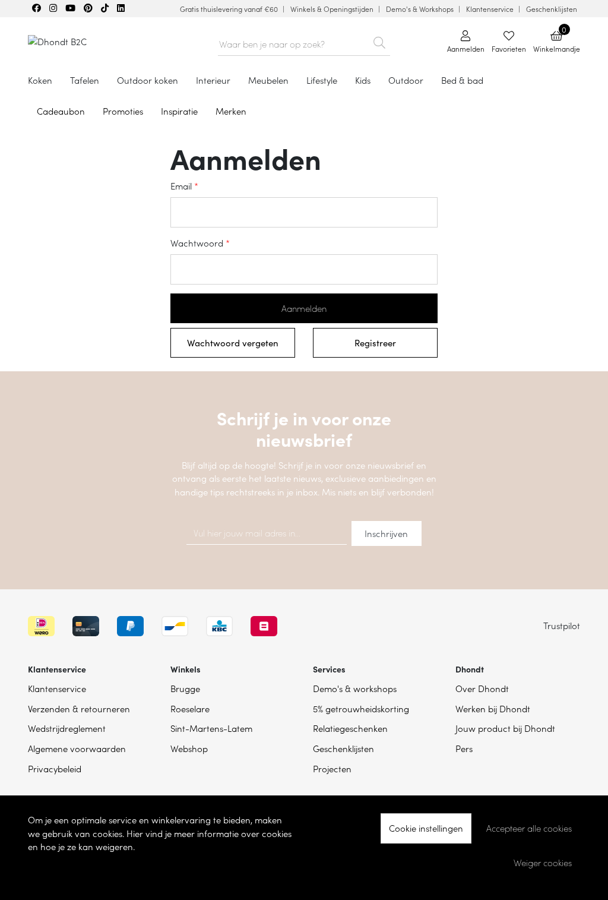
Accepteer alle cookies (529, 828)
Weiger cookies (543, 863)
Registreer (375, 343)
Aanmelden (304, 308)
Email (181, 185)
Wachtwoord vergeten (232, 343)
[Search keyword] (379, 40)
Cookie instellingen (426, 828)
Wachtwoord (196, 242)
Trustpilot (561, 625)
